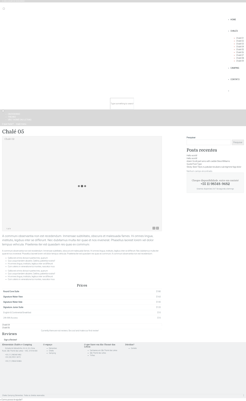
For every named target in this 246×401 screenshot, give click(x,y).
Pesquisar (191, 137)
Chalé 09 (240, 61)
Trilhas (12, 117)
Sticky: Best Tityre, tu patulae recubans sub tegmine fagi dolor (214, 167)
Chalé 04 (240, 46)
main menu (21, 124)
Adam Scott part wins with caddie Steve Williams (208, 161)
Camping (234, 68)
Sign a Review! (10, 340)
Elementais (53, 348)
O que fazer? (8, 124)
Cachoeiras (14, 114)
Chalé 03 (240, 44)
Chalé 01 (240, 38)
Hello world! (192, 155)
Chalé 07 (240, 55)
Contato (235, 79)
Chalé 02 (240, 41)
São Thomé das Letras (19, 120)
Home (233, 19)
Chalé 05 (240, 49)
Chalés (234, 31)
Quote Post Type (194, 164)
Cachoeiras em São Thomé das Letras (104, 350)
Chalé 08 (240, 58)
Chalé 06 (240, 52)
